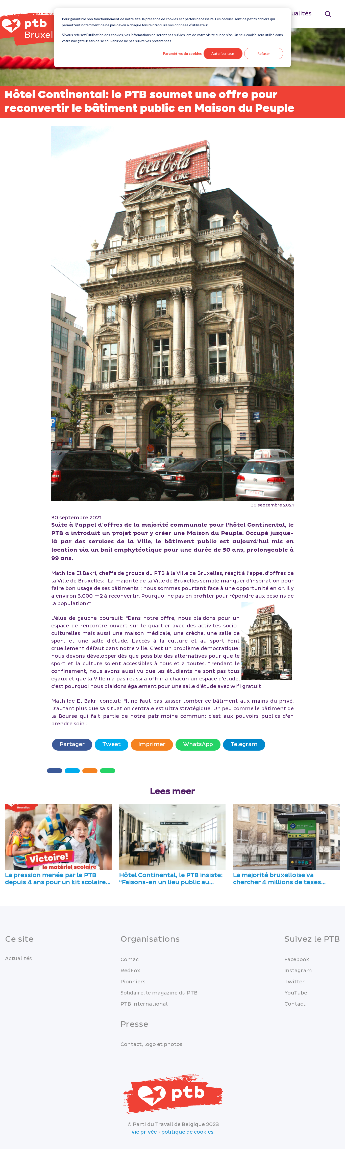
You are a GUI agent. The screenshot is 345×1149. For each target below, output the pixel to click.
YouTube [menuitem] (295, 993)
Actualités (296, 13)
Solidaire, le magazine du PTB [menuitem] (159, 993)
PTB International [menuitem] (144, 1004)
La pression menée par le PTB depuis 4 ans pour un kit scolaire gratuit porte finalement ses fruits (55, 879)
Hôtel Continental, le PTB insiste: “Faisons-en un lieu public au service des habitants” (171, 879)
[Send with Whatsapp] (107, 770)
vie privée (144, 1132)
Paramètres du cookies (182, 53)
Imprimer (151, 744)
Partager (72, 744)
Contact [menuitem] (295, 1004)
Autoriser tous (223, 53)
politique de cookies (187, 1132)
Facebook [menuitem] (296, 960)
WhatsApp (198, 744)
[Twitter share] (72, 770)
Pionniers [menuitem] (132, 982)
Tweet (111, 744)
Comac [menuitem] (129, 960)
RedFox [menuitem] (130, 971)
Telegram (244, 744)
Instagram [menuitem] (298, 971)
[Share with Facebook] (54, 770)
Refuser (263, 53)
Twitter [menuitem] (294, 982)
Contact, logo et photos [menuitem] (151, 1044)
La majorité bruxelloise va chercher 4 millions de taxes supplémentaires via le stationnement (277, 879)
